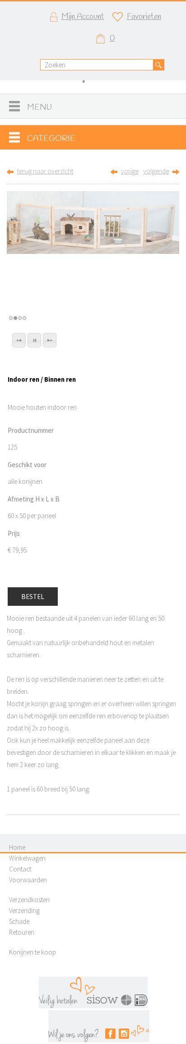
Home (17, 847)
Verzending (24, 910)
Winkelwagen (27, 858)
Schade (19, 921)
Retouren (21, 932)
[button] (19, 340)
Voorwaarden (28, 879)
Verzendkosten (29, 899)
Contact (20, 869)
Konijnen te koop (32, 952)
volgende (156, 171)
